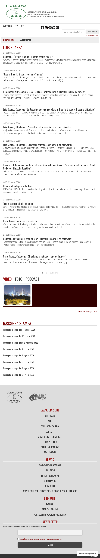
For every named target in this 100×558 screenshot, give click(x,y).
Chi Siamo (50, 416)
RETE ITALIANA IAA (50, 509)
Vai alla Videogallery (87, 311)
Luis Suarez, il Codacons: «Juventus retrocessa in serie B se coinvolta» (37, 144)
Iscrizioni (50, 470)
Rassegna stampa (17, 323)
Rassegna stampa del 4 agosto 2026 (18, 368)
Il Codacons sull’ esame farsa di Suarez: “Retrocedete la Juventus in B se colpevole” (44, 92)
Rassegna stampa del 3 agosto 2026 (18, 374)
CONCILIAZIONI (50, 481)
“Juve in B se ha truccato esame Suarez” (23, 74)
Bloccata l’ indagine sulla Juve (17, 186)
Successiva (54, 273)
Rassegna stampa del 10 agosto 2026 (19, 336)
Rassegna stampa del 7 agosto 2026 (18, 349)
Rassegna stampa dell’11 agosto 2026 (19, 329)
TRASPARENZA (50, 452)
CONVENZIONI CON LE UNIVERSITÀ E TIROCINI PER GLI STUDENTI (50, 491)
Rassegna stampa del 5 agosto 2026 (18, 362)
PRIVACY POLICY (50, 442)
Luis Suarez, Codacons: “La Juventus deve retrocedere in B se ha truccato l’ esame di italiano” (49, 109)
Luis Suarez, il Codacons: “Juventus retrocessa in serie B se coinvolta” (37, 127)
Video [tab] (7, 279)
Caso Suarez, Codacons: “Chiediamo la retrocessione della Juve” (34, 256)
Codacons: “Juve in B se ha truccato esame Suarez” (28, 56)
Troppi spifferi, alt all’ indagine (18, 203)
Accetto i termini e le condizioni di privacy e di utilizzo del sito (41, 538)
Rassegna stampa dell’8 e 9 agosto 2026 (20, 342)
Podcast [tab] (32, 279)
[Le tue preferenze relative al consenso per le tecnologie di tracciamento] (87, 553)
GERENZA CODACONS (50, 447)
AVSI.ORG (50, 504)
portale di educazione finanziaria (50, 514)
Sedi (50, 421)
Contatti (50, 431)
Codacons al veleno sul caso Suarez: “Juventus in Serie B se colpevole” (37, 238)
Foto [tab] (18, 279)
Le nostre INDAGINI (50, 475)
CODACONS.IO (50, 486)
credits (94, 556)
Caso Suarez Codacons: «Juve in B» (20, 221)
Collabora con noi (50, 426)
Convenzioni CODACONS (50, 465)
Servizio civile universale (50, 437)
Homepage (8, 39)
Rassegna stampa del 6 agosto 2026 (18, 355)
